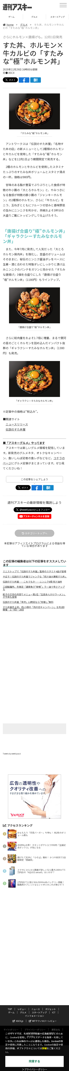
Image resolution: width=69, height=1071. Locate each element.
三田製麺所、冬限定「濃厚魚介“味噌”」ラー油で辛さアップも (34, 588)
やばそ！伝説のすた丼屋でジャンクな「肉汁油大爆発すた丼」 (34, 576)
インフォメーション (34, 1015)
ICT (53, 1012)
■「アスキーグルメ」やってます (24, 443)
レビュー (22, 1008)
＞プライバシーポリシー (34, 1069)
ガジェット (50, 1008)
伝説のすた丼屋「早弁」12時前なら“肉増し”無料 (28, 602)
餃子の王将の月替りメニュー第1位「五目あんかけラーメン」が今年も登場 (34, 595)
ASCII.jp (19, 1020)
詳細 (44, 1048)
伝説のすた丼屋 (15, 429)
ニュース (35, 1008)
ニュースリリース (17, 424)
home (10, 24)
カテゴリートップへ (36, 533)
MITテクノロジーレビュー (44, 1020)
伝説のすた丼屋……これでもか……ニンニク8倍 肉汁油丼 (32, 581)
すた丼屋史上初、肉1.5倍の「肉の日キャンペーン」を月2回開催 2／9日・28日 (33, 608)
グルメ (34, 16)
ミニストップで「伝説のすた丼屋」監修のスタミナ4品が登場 (34, 571)
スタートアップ (57, 16)
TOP (10, 1008)
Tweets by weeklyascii (12, 753)
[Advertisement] (34, 644)
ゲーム (11, 16)
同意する (34, 1061)
